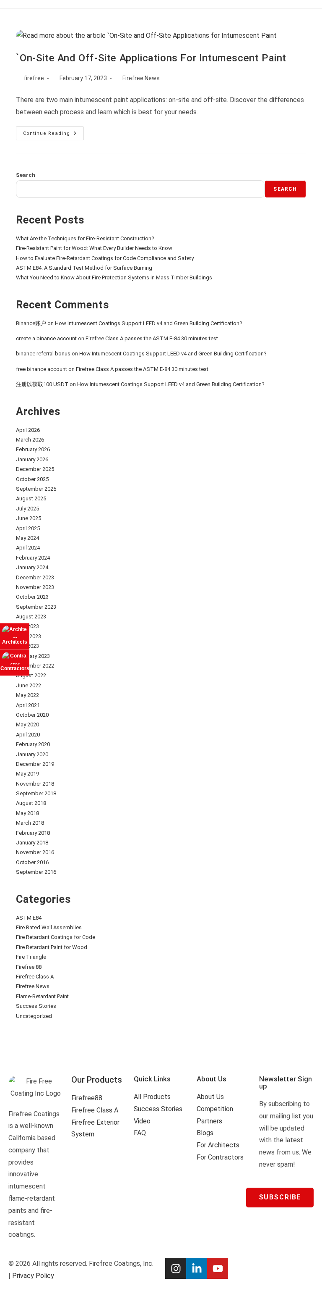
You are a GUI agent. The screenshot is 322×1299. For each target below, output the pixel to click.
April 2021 (28, 705)
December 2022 (35, 666)
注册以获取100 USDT (42, 384)
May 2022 (27, 695)
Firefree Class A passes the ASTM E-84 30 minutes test (152, 338)
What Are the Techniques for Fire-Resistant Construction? (85, 238)
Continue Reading (53, 131)
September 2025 (36, 489)
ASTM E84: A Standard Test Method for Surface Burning (84, 268)
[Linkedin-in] (196, 1268)
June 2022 (28, 685)
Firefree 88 (29, 967)
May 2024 (27, 538)
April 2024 (28, 547)
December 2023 (35, 577)
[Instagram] (175, 1268)
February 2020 (33, 744)
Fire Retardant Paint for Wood (51, 947)
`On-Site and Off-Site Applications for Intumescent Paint (151, 58)
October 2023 (32, 597)
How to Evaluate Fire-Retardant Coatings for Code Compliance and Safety (105, 258)
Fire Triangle (31, 957)
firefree (34, 78)
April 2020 (28, 734)
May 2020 (27, 724)
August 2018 (31, 803)
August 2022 (31, 675)
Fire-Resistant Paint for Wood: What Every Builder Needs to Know (94, 248)
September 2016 (36, 872)
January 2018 (32, 842)
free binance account (41, 369)
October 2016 (32, 862)
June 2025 (28, 518)
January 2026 (32, 459)
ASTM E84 (29, 918)
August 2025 (31, 498)
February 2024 (33, 558)
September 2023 (36, 607)
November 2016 (35, 852)
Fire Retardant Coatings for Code (55, 937)
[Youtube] (217, 1268)
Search (25, 175)
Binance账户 (31, 323)
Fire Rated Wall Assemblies (49, 927)
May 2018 (27, 813)
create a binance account (46, 338)
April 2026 (28, 430)
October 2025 (32, 479)
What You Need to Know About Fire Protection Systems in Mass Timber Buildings (114, 277)
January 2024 (32, 567)
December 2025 (35, 469)
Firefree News (141, 78)
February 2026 (33, 449)
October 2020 (32, 715)
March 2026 (30, 440)
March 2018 (30, 823)
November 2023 (35, 587)
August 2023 (31, 616)
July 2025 (27, 508)
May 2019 (27, 773)
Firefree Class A (35, 976)
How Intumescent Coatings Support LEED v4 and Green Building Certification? (148, 323)
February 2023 (33, 656)
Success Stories (36, 1006)
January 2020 (32, 754)
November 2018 (35, 784)
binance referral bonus (43, 353)
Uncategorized (34, 1016)
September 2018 (36, 793)
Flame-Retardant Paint (42, 996)
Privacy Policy (33, 1276)
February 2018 (33, 833)
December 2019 (35, 764)
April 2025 (28, 528)
